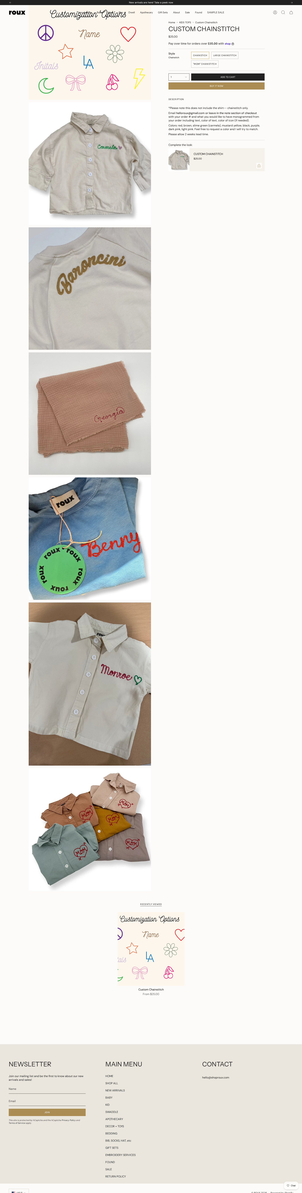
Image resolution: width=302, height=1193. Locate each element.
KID (107, 1105)
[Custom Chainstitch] (178, 159)
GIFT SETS (111, 1148)
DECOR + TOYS (114, 1126)
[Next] (291, 2)
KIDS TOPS (185, 22)
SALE (108, 1169)
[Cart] (291, 12)
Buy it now (217, 85)
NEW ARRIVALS (115, 1090)
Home (171, 22)
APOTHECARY (114, 1119)
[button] (99, 12)
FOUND (110, 1162)
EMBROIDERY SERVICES (120, 1155)
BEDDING (111, 1133)
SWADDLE (111, 1112)
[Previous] (10, 2)
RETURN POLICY (115, 1176)
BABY (108, 1097)
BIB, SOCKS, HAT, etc (118, 1140)
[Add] (259, 165)
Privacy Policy (69, 1120)
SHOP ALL (111, 1083)
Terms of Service (17, 1123)
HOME (109, 1076)
